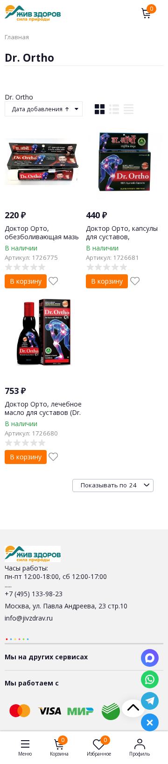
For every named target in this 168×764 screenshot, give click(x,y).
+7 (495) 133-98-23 (34, 593)
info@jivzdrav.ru (29, 618)
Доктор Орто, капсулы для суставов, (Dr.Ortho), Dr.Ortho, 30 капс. (122, 241)
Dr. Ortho (19, 97)
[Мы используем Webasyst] (17, 638)
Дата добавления (38, 109)
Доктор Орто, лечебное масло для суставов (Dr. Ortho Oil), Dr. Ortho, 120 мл (43, 417)
